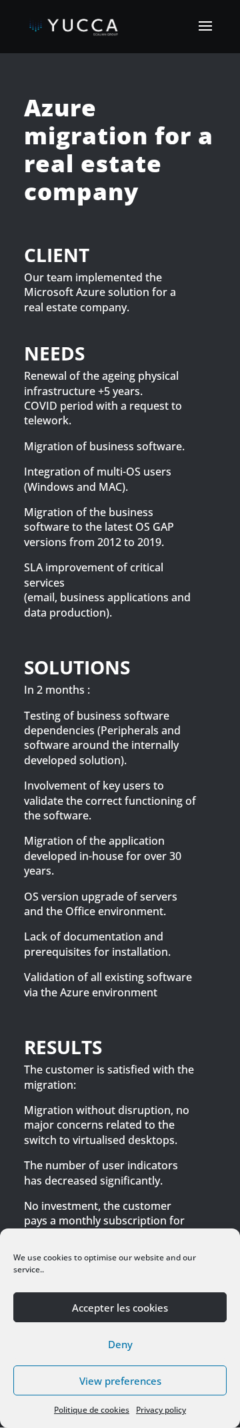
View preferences (120, 1380)
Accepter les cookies (120, 1307)
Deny (120, 1344)
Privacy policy (161, 1409)
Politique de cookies (91, 1409)
